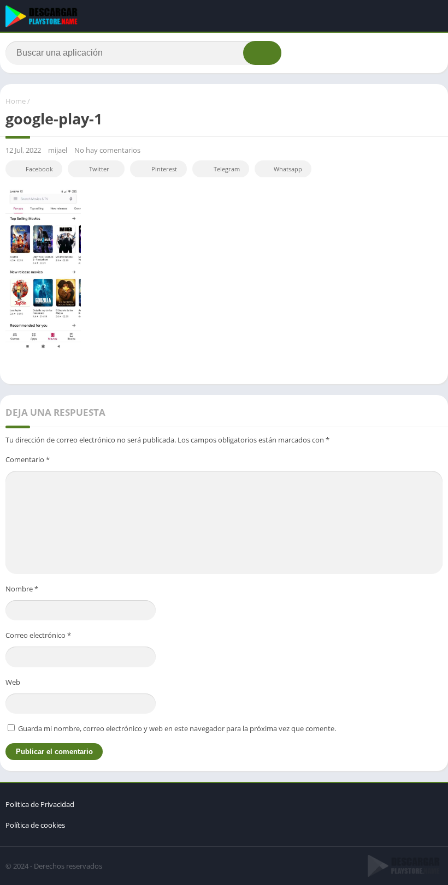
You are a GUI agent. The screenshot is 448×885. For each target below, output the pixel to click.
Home (15, 101)
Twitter (99, 169)
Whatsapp (288, 169)
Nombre (21, 589)
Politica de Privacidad (39, 804)
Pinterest (164, 169)
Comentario (27, 459)
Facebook (39, 169)
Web (12, 682)
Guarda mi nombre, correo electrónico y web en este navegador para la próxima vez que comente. (177, 728)
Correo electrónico (38, 635)
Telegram (227, 169)
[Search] (262, 53)
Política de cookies (35, 825)
